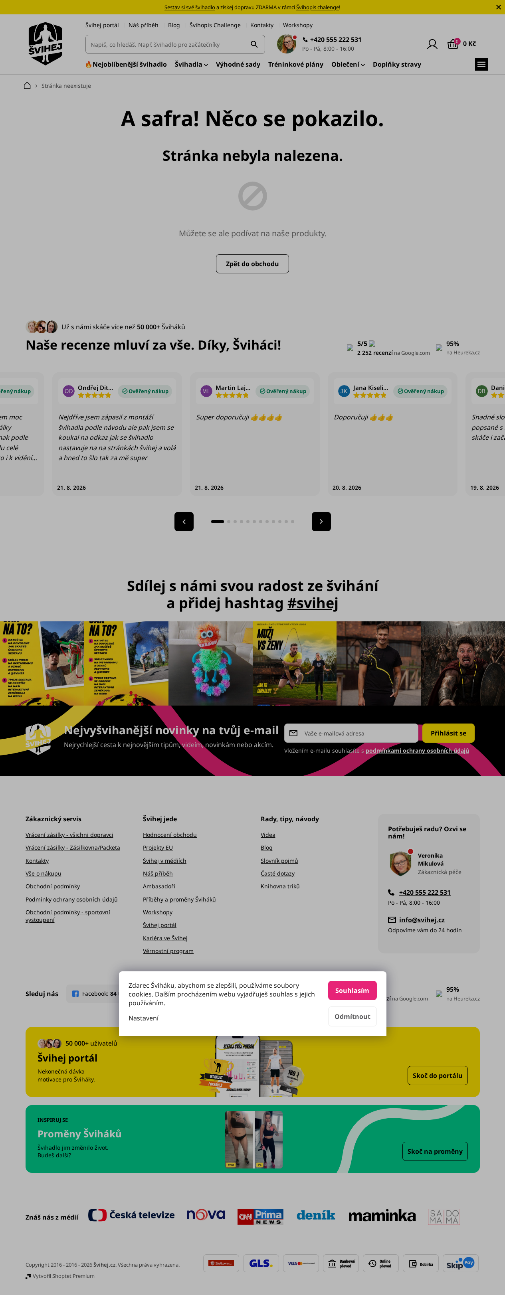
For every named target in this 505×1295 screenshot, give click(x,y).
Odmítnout (352, 1016)
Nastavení (143, 1018)
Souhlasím (352, 990)
